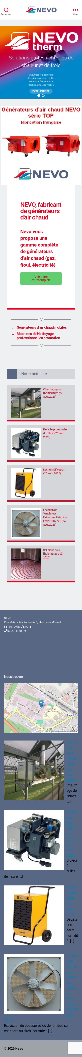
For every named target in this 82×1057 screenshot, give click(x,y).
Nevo (19, 1048)
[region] (41, 62)
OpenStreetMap (55, 731)
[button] (38, 95)
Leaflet (46, 731)
